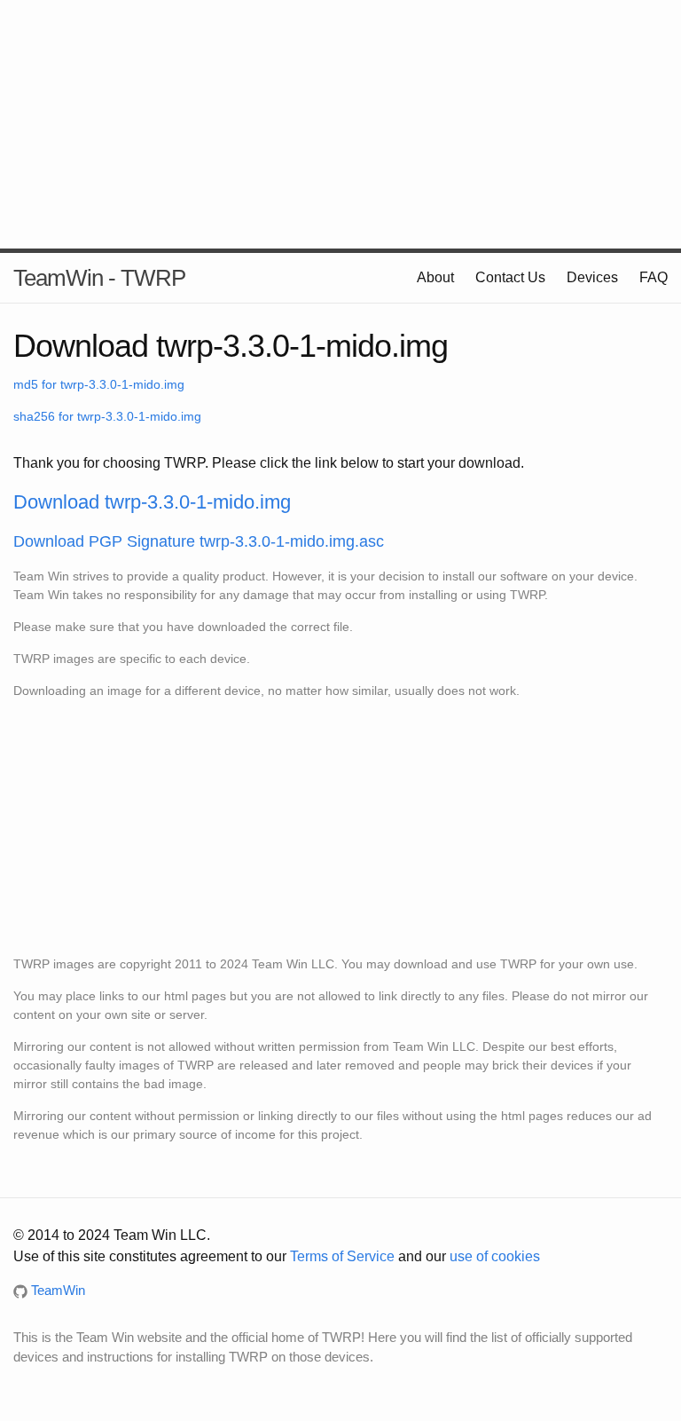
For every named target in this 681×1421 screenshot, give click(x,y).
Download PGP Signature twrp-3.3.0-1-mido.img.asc (198, 541)
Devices (592, 277)
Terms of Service (342, 1256)
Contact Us (510, 277)
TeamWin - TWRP (99, 277)
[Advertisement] (340, 124)
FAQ (653, 277)
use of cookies (495, 1256)
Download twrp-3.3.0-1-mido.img (152, 502)
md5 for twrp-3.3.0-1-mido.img (98, 384)
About (435, 277)
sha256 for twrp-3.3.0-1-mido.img (107, 416)
